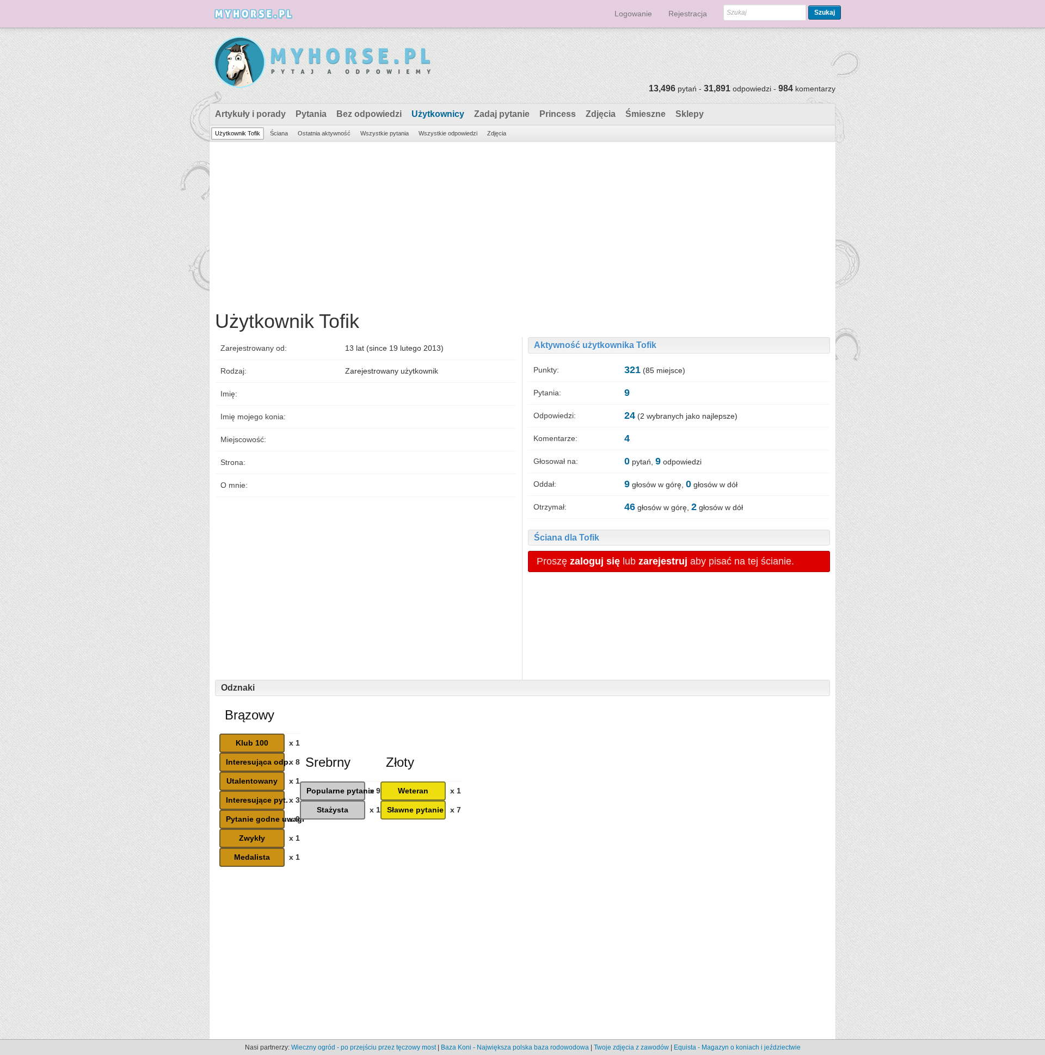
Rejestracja (687, 13)
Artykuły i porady (250, 114)
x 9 (294, 819)
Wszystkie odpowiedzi (448, 133)
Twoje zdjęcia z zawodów (631, 1047)
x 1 (294, 742)
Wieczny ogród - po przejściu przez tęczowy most (363, 1047)
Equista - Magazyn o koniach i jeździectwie (737, 1047)
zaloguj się (595, 561)
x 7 (455, 809)
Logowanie (633, 13)
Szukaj (824, 12)
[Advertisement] (522, 223)
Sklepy (689, 114)
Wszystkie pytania (384, 133)
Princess (557, 114)
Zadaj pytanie (502, 114)
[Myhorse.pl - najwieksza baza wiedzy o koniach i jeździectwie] (323, 63)
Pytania (311, 114)
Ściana (279, 133)
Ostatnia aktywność (324, 133)
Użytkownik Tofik (237, 133)
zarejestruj (662, 561)
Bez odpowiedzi (369, 114)
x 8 (294, 762)
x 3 (294, 800)
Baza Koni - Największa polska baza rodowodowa (515, 1047)
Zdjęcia (601, 114)
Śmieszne (645, 114)
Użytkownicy (437, 114)
